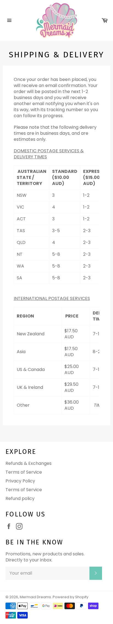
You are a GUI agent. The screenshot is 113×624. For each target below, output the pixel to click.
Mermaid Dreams (35, 597)
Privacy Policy (20, 481)
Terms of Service (23, 472)
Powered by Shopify (70, 597)
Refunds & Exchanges (28, 463)
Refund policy (20, 498)
